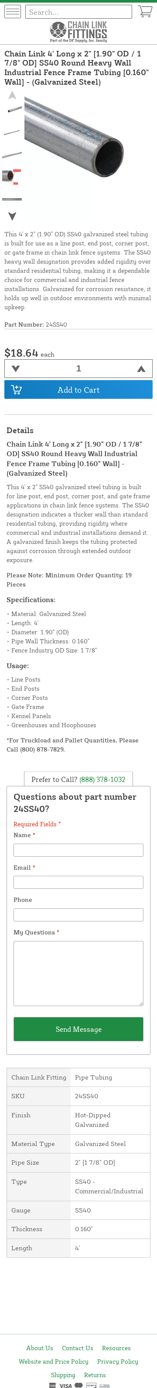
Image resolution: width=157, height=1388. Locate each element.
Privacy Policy (117, 1361)
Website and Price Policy (54, 1361)
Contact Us (77, 1348)
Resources (116, 1348)
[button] (12, 216)
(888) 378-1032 (102, 779)
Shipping (63, 1374)
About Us (39, 1348)
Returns (95, 1374)
